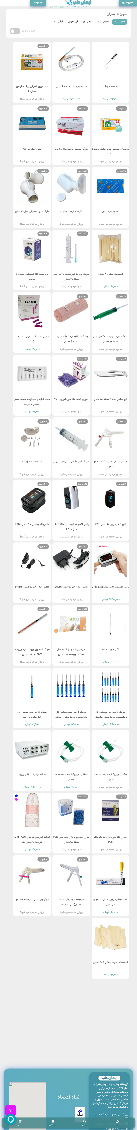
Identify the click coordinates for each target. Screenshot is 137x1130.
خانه (85, 7)
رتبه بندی (87, 21)
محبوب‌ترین (103, 21)
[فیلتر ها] (10, 1110)
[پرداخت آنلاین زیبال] (80, 1115)
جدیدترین (120, 21)
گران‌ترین (58, 21)
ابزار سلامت (74, 7)
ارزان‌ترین (73, 21)
